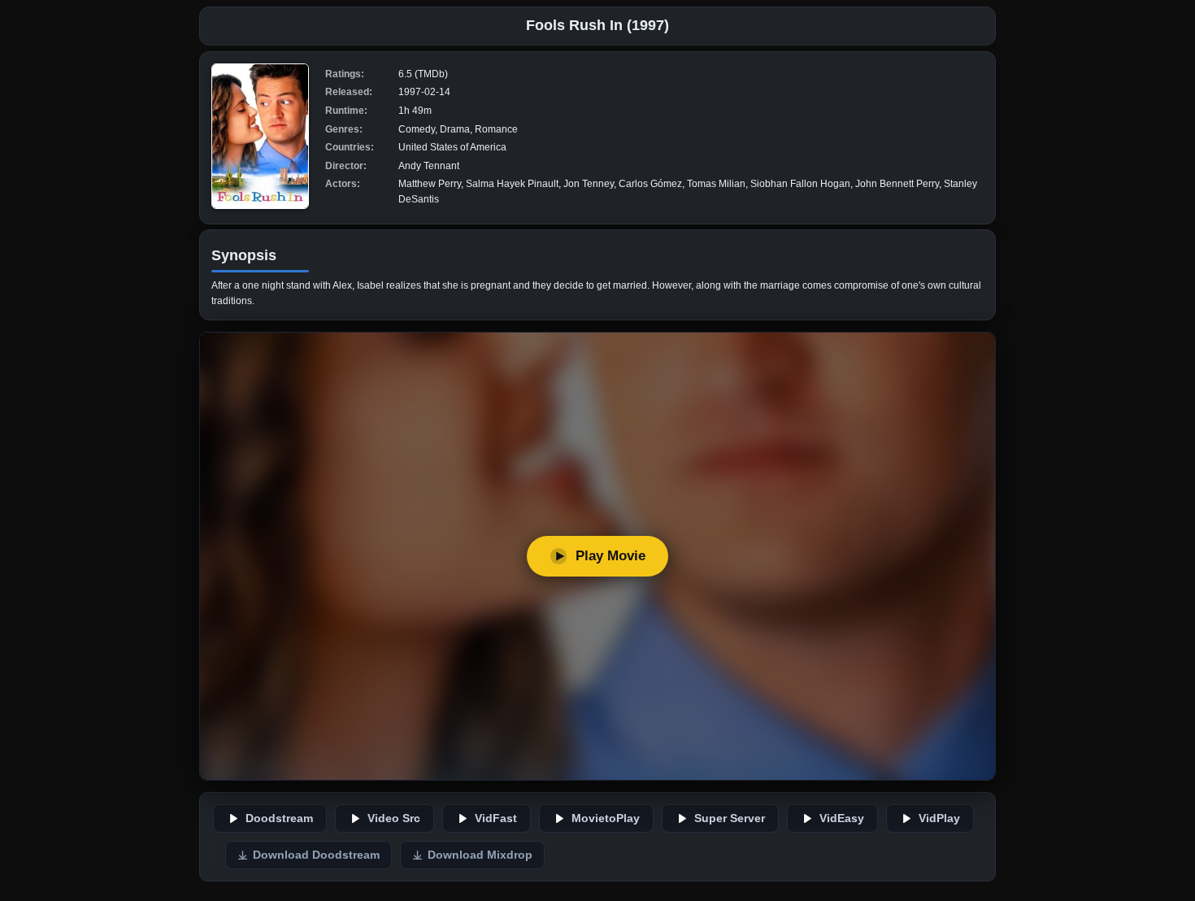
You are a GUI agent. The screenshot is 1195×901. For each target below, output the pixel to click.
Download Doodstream (316, 855)
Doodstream (279, 818)
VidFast (496, 818)
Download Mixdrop (480, 855)
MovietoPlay (605, 818)
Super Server (729, 818)
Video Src (393, 818)
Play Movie (610, 556)
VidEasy (841, 818)
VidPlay (939, 818)
